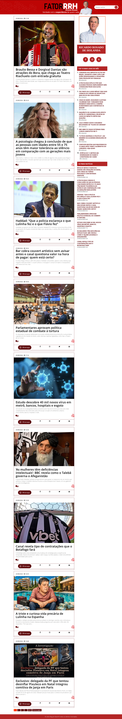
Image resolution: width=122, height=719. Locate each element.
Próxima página (37, 710)
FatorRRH (61, 7)
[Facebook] (85, 59)
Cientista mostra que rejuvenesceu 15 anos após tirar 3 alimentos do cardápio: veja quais (93, 146)
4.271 (29, 710)
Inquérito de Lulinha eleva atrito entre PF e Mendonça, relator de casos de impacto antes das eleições (92, 115)
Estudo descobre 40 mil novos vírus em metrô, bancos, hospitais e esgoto (89, 224)
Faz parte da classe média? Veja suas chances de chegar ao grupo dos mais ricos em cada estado (93, 93)
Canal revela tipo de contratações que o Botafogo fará (85, 243)
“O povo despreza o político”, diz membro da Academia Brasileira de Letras (92, 138)
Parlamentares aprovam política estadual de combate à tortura (88, 216)
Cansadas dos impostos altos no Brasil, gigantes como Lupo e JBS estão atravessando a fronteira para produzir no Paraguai (92, 75)
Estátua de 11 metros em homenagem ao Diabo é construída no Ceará (89, 155)
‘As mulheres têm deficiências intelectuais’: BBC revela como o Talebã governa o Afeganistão (88, 234)
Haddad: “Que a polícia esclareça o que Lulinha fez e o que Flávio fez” (88, 196)
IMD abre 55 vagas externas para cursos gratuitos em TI (92, 130)
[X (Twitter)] (98, 59)
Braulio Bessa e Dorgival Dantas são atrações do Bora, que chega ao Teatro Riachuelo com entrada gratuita (89, 171)
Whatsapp (26, 92)
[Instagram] (92, 59)
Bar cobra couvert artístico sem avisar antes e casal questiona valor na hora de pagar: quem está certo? (88, 206)
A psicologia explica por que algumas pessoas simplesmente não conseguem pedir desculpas (93, 85)
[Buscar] (116, 7)
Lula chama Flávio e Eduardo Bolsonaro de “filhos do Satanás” (92, 124)
